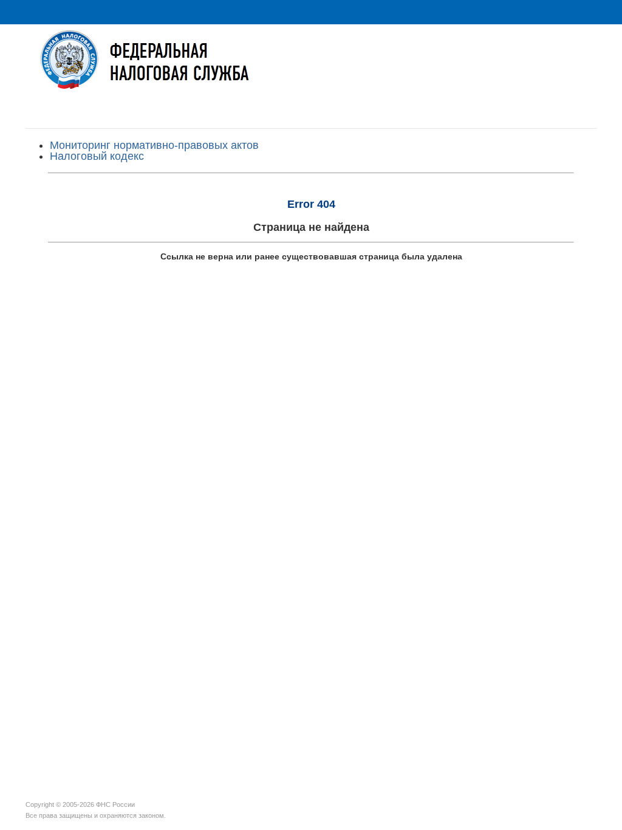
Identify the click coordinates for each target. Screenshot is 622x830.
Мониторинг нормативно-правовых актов (154, 145)
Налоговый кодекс (97, 156)
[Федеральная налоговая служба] (311, 69)
